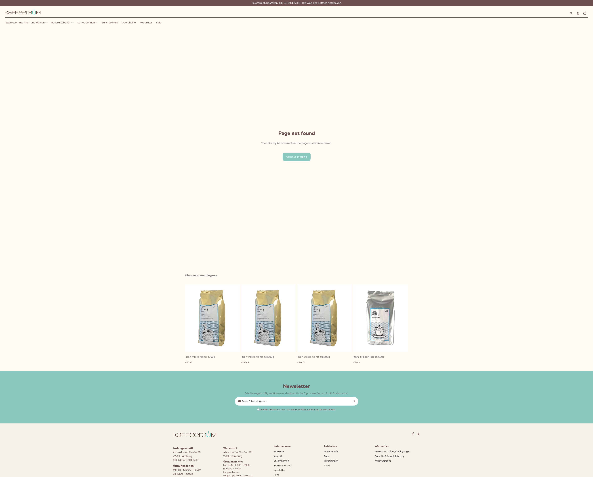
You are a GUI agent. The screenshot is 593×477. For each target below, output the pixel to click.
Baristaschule (110, 22)
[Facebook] (412, 433)
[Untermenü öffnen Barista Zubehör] (72, 23)
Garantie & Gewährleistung (389, 456)
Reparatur (146, 22)
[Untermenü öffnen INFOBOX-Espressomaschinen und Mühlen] (46, 23)
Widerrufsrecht (383, 460)
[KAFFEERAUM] (22, 13)
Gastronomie (331, 451)
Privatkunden (331, 460)
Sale (158, 22)
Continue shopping (296, 156)
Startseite (279, 451)
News (276, 474)
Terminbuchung (282, 465)
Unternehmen (281, 460)
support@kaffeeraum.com (237, 475)
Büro (326, 456)
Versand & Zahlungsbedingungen (392, 451)
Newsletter (279, 470)
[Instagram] (418, 433)
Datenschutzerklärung (307, 409)
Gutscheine (129, 22)
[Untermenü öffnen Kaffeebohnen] (96, 23)
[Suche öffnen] (571, 13)
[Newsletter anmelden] (354, 401)
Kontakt (278, 456)
